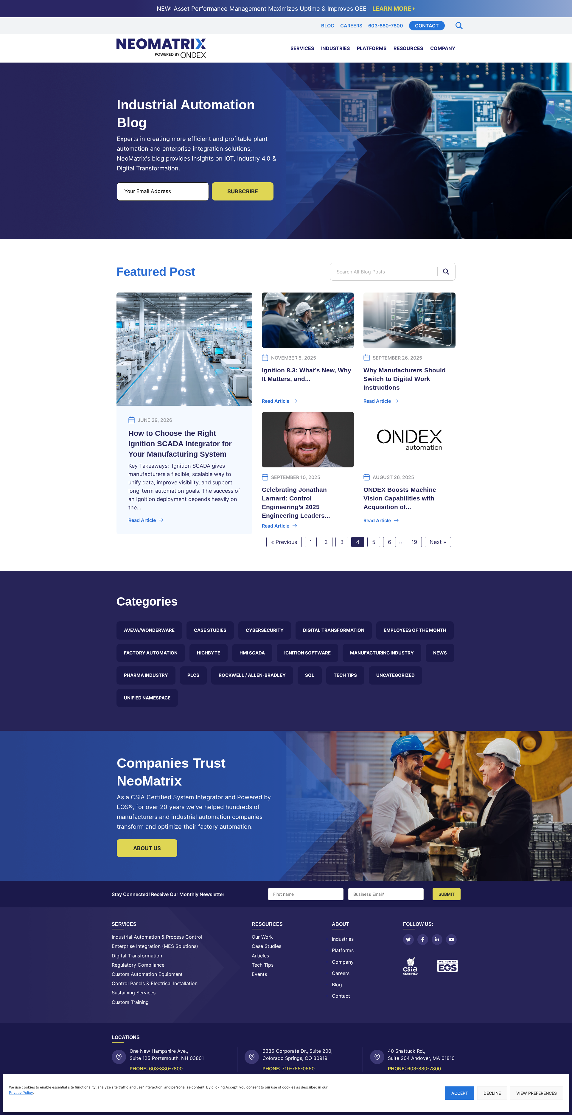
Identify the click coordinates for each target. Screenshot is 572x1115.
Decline (492, 1093)
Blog (327, 26)
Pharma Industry (146, 675)
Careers (351, 26)
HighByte (208, 653)
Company (443, 48)
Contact (427, 26)
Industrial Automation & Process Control (157, 937)
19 (414, 542)
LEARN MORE (391, 8)
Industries (335, 48)
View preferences (536, 1093)
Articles (260, 956)
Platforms (371, 48)
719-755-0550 (298, 1069)
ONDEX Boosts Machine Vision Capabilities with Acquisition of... (399, 498)
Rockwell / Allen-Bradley (252, 675)
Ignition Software (307, 653)
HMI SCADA (252, 653)
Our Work (262, 937)
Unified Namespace (147, 698)
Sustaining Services (134, 993)
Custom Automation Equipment (147, 974)
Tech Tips (345, 675)
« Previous (284, 542)
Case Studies (210, 630)
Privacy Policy (21, 1092)
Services (302, 48)
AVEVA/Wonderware (149, 630)
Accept (459, 1093)
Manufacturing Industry (382, 653)
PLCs (193, 675)
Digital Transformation (333, 630)
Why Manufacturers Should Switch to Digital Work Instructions (404, 379)
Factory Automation (151, 653)
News (440, 653)
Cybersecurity (265, 630)
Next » (438, 542)
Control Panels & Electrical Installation (155, 983)
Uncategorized (395, 675)
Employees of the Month (415, 630)
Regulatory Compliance (138, 965)
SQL (309, 675)
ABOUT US (147, 848)
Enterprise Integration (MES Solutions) (155, 946)
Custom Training (130, 1002)
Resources (408, 48)
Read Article (142, 520)
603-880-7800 (385, 26)
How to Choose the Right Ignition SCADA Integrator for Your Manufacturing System (180, 443)
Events (259, 974)
